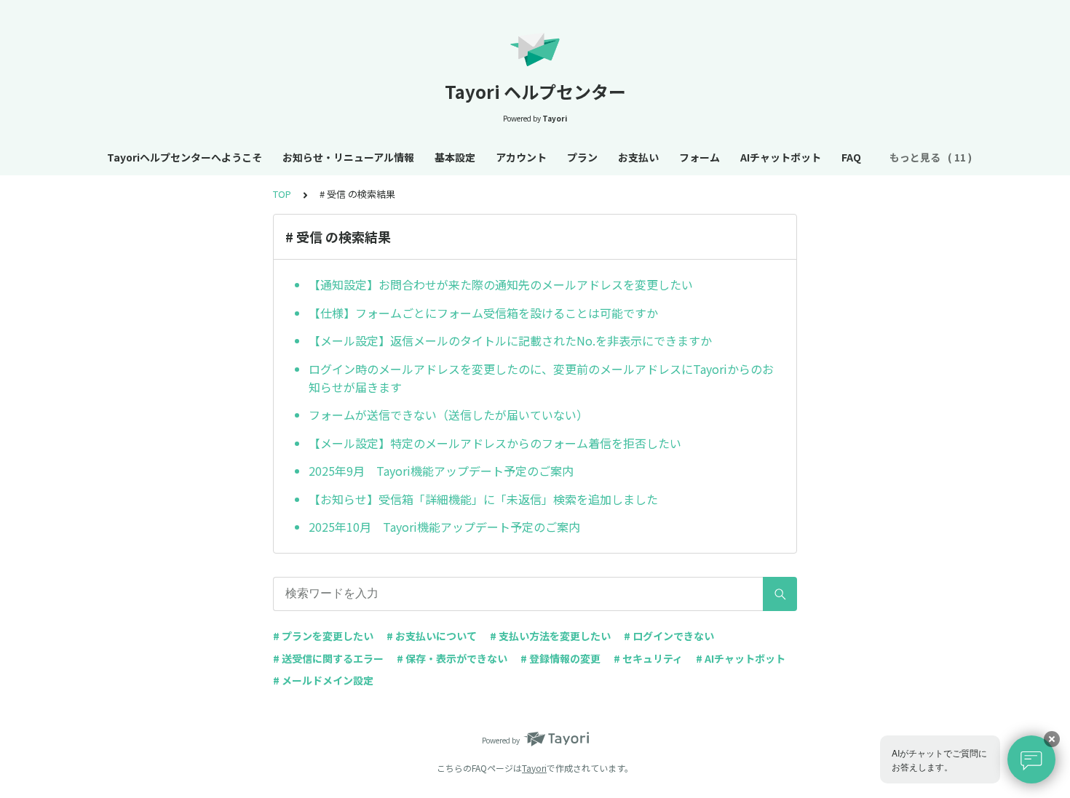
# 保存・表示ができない (452, 658)
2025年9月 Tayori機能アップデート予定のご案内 (441, 470)
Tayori (534, 768)
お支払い (638, 157)
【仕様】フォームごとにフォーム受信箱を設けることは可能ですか (483, 313)
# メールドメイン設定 (323, 680)
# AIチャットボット (740, 658)
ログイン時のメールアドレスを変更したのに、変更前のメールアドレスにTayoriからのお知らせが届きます (541, 378)
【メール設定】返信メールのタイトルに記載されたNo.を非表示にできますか (510, 340)
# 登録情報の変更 (560, 658)
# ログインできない (669, 636)
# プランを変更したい (323, 636)
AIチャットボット (780, 157)
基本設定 (455, 157)
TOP (282, 194)
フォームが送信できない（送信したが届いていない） (448, 414)
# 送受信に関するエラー (328, 658)
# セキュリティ (648, 658)
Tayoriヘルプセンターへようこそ (184, 157)
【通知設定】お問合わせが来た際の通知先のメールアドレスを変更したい (501, 284)
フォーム (699, 157)
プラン (582, 157)
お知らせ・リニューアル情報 (348, 157)
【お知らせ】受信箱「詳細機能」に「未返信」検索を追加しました (483, 499)
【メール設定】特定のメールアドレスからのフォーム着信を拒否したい (495, 443)
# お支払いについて (432, 636)
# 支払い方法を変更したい (550, 636)
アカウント (521, 157)
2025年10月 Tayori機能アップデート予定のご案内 (444, 526)
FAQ (851, 157)
